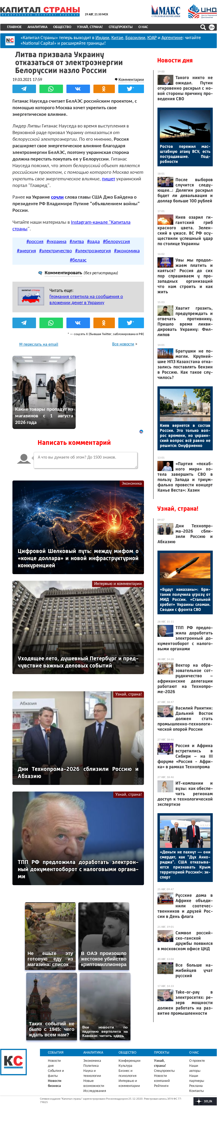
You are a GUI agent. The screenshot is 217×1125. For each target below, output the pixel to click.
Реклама (196, 1086)
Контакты (196, 1091)
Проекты (161, 1053)
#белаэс (78, 260)
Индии (102, 38)
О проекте (197, 1061)
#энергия (26, 251)
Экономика (132, 484)
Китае (117, 38)
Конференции (130, 1061)
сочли (57, 197)
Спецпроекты (121, 27)
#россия (34, 241)
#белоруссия (116, 241)
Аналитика (37, 27)
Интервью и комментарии (118, 584)
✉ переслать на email (38, 344)
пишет (108, 179)
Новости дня (175, 60)
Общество (62, 27)
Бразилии (135, 38)
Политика (91, 1066)
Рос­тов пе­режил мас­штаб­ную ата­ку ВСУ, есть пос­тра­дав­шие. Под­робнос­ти (185, 154)
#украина (56, 241)
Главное (14, 27)
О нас (143, 27)
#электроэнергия (93, 251)
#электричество (55, 251)
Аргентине (172, 38)
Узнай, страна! (90, 27)
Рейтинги (161, 1086)
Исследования (94, 1091)
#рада (93, 241)
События (56, 1053)
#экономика (127, 251)
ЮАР (152, 38)
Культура (125, 1066)
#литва (77, 241)
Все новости (123, 344)
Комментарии (131, 80)
